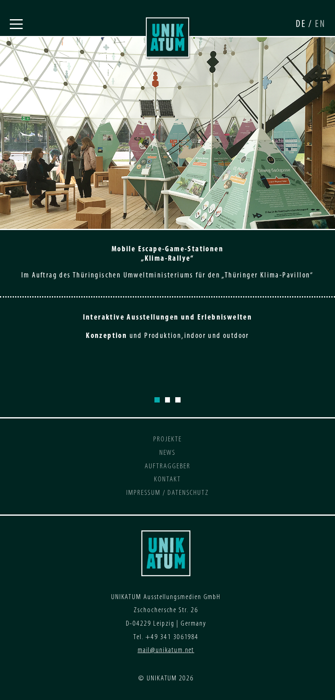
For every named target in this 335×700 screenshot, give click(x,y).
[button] (16, 24)
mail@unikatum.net (166, 650)
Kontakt (167, 479)
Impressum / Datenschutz (167, 493)
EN (320, 24)
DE (302, 24)
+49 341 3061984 (172, 637)
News (167, 453)
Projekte (167, 439)
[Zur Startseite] (167, 37)
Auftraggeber (167, 466)
